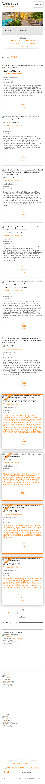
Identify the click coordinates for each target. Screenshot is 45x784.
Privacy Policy (33, 767)
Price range (15, 44)
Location (31, 44)
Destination (15, 40)
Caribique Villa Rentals (10, 4)
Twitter (8, 772)
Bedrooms (30, 40)
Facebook (3, 772)
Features (23, 47)
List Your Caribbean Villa (22, 763)
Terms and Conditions (15, 767)
